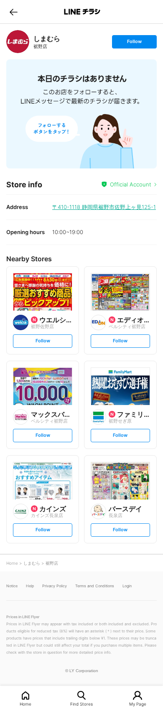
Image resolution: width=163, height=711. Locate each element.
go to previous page (13, 11)
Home (25, 703)
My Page (137, 703)
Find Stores (81, 703)
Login (127, 586)
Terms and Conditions (94, 586)
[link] (17, 41)
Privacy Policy (54, 586)
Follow (134, 43)
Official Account (130, 184)
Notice (12, 586)
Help (30, 586)
